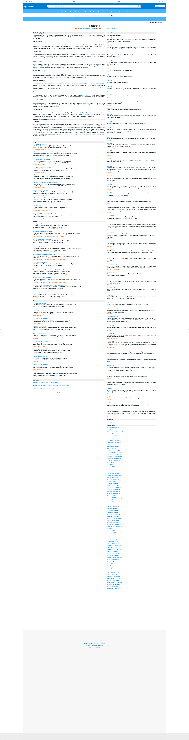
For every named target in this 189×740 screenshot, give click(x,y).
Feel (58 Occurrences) (112, 537)
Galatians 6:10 (110, 272)
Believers (109, 422)
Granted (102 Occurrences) (114, 518)
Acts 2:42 (85, 103)
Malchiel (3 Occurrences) (113, 584)
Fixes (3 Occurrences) (112, 541)
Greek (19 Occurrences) (113, 516)
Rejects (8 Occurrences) (113, 564)
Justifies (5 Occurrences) (113, 502)
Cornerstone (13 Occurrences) (114, 456)
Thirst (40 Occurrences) (113, 551)
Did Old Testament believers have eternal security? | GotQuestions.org (51, 385)
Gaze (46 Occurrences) (113, 520)
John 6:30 (109, 61)
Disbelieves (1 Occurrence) (114, 578)
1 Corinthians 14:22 (112, 264)
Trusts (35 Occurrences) (113, 427)
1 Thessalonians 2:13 (112, 316)
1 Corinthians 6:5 (111, 241)
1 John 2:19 (110, 410)
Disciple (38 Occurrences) (113, 446)
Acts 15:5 (109, 175)
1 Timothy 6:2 (110, 341)
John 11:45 (110, 86)
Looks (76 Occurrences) (113, 506)
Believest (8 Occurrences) (113, 469)
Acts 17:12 (109, 192)
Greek (98, 28)
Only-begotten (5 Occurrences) (115, 432)
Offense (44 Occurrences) (113, 493)
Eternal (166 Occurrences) (113, 438)
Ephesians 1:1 (110, 280)
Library (102, 28)
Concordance (86, 28)
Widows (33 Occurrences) (113, 522)
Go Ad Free (3, 733)
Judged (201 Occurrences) (114, 500)
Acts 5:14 (82, 124)
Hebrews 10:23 (84, 95)
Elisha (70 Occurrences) (113, 485)
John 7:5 (109, 68)
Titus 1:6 (109, 350)
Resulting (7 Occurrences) (113, 561)
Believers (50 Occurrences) (114, 487)
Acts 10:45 (109, 143)
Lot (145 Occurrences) (112, 481)
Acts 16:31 (87, 131)
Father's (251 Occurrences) (114, 475)
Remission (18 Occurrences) (114, 553)
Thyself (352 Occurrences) (114, 549)
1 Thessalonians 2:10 (112, 309)
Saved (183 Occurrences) (113, 473)
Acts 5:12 (109, 114)
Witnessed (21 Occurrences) (114, 526)
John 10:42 (110, 80)
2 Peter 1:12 (110, 402)
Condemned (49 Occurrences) (114, 452)
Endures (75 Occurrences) (113, 568)
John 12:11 (110, 94)
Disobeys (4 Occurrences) (113, 576)
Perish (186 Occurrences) (113, 450)
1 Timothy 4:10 (110, 326)
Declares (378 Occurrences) (114, 580)
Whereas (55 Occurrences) (114, 524)
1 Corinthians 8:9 (111, 257)
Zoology (109, 444)
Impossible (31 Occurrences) (114, 533)
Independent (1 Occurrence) (114, 535)
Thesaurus (93, 28)
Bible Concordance (37, 392)
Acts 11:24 (109, 158)
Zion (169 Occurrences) (113, 483)
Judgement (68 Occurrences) (114, 498)
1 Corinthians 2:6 (111, 232)
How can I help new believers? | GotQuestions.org (46, 382)
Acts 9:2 (109, 128)
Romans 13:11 (110, 223)
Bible (28, 22)
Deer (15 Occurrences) (112, 448)
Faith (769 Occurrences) (113, 543)
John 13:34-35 (83, 113)
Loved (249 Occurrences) (113, 512)
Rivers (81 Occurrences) (113, 559)
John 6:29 (109, 53)
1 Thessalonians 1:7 (112, 303)
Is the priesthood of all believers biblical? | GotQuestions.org (48, 388)
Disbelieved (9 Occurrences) (114, 582)
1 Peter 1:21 (110, 381)
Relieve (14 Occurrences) (113, 555)
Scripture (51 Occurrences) (114, 458)
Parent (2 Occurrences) (113, 586)
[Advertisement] (94, 618)
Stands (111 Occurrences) (113, 463)
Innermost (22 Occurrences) (114, 531)
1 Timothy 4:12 (63, 126)
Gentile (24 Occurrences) (113, 514)
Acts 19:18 (109, 200)
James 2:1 (109, 375)
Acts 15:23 (109, 184)
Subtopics (108, 28)
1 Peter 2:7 (110, 388)
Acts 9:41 (109, 137)
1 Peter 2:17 (110, 396)
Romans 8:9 (80, 74)
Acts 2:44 (109, 108)
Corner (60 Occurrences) (113, 479)
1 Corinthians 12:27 (38, 66)
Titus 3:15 (109, 358)
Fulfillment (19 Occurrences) (114, 545)
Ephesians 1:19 (111, 287)
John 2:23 (109, 38)
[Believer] (2, 332)
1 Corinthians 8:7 (111, 249)
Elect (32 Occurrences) (113, 566)
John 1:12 (88, 54)
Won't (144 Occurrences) (113, 528)
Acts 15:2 (109, 166)
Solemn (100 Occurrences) (114, 454)
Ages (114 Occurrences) (113, 430)
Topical (31, 22)
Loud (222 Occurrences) (113, 465)
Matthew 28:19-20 (100, 83)
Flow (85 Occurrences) (112, 539)
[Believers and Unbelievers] (187, 332)
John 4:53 (109, 45)
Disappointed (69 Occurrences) (115, 436)
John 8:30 (109, 74)
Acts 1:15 (109, 100)
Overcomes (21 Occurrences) (114, 496)
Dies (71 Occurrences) (112, 574)
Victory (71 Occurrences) (113, 489)
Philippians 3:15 (111, 295)
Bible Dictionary (47, 392)
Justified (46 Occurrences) (114, 434)
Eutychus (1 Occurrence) (113, 570)
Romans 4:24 (110, 215)
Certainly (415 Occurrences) (114, 467)
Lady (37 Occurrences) (112, 504)
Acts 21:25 (109, 206)
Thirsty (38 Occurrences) (113, 547)
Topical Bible (66, 392)
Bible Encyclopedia (57, 392)
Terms (113, 28)
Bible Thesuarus (75, 392)
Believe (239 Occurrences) (114, 440)
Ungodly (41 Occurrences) (113, 491)
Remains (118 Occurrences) (114, 557)
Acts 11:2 (109, 151)
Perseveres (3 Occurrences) (114, 588)
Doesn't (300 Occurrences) (114, 442)
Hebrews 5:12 (110, 365)
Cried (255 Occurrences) (113, 471)
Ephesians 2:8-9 (90, 45)
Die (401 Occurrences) (112, 477)
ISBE (80, 28)
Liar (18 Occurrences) (112, 508)
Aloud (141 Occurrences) (113, 460)
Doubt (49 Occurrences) (113, 572)
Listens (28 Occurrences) (113, 510)
